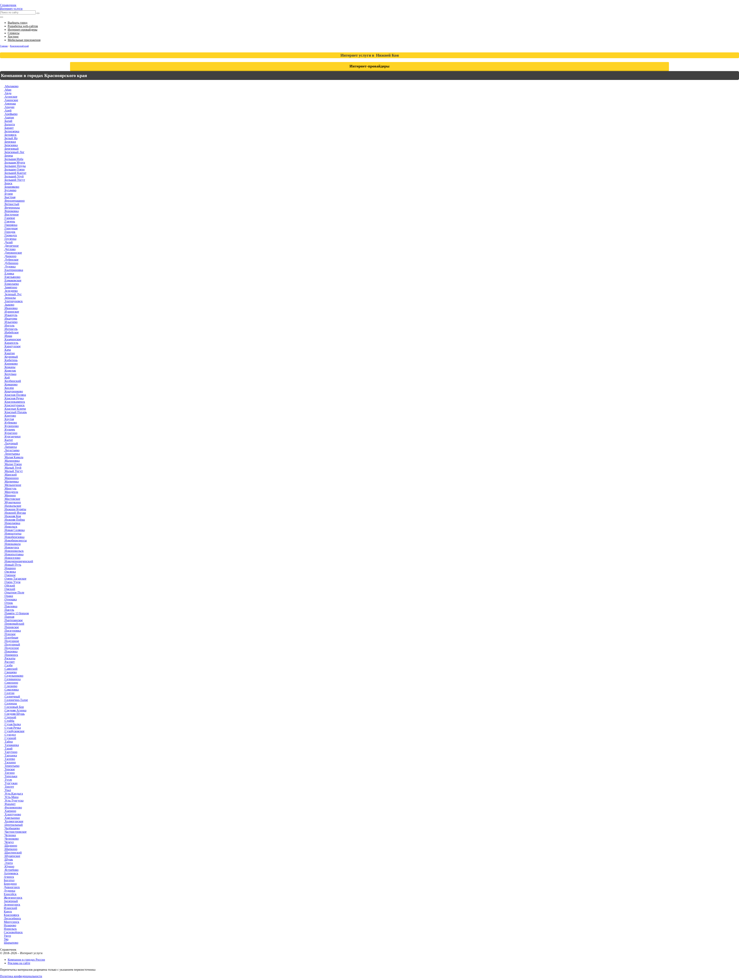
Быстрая (9, 197)
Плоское (10, 634)
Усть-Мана (11, 797)
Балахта (9, 124)
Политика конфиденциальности (21, 976)
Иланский (10, 908)
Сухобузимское (14, 731)
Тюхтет (9, 786)
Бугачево (10, 190)
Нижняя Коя (12, 516)
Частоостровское (15, 831)
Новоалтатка (12, 533)
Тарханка (10, 755)
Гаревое (9, 218)
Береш (8, 155)
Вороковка (11, 211)
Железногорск (13, 897)
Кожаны (9, 367)
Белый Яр (11, 138)
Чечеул (9, 842)
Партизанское (13, 620)
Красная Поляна (15, 394)
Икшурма (10, 318)
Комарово (11, 384)
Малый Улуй (12, 467)
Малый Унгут (13, 471)
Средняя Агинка (15, 710)
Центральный (13, 824)
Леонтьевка (12, 453)
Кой (7, 377)
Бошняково (11, 186)
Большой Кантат (15, 173)
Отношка (10, 599)
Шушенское (12, 856)
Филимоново (13, 807)
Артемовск (11, 873)
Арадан (9, 107)
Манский (10, 474)
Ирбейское (11, 332)
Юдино (9, 866)
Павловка (10, 606)
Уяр (6, 939)
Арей (8, 110)
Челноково (11, 838)
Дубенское (11, 259)
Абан (7, 89)
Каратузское (12, 346)
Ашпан (9, 117)
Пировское (11, 627)
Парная (9, 616)
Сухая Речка (12, 727)
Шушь (8, 859)
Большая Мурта (14, 162)
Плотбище (11, 637)
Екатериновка (13, 270)
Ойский (9, 585)
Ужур (7, 935)
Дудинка (9, 890)
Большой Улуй (14, 176)
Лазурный (11, 443)
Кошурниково (13, 391)
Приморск (11, 654)
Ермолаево (11, 283)
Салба (8, 665)
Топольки (10, 776)
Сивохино (11, 682)
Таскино (10, 762)
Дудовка (10, 266)
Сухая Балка (12, 724)
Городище (11, 228)
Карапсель (11, 342)
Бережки (10, 141)
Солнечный (12, 696)
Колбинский (12, 381)
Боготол (9, 880)
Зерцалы (10, 297)
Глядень (9, 221)
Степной (10, 717)
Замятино (10, 287)
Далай (8, 242)
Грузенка (10, 238)
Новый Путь (12, 564)
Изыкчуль (10, 315)
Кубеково (10, 422)
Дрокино (10, 256)
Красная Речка (14, 398)
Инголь (9, 325)
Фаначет (10, 804)
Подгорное (11, 641)
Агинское (10, 96)
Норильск (10, 928)
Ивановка (11, 308)
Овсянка (10, 571)
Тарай (8, 748)
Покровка (11, 651)
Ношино (10, 568)
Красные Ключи (15, 408)
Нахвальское (12, 505)
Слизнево (10, 686)
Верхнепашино (14, 200)
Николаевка (12, 523)
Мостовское (12, 498)
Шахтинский (13, 852)
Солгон (9, 693)
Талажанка (11, 745)
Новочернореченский (18, 561)
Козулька (10, 374)
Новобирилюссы (15, 540)
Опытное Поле (14, 592)
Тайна (8, 741)
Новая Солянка (14, 530)
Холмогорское (13, 821)
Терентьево (11, 765)
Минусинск (11, 921)
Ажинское (11, 100)
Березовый (11, 148)
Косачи (9, 388)
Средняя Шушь (14, 713)
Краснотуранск (14, 405)
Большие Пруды (15, 166)
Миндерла (11, 492)
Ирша (8, 335)
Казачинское (12, 339)
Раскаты (9, 658)
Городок (9, 231)
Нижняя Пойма (14, 519)
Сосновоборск (13, 932)
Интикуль (11, 329)
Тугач (8, 779)
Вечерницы (12, 207)
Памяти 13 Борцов (16, 613)
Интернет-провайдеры (369, 66)
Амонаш (10, 103)
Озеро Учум (12, 582)
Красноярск (11, 915)
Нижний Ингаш (15, 512)
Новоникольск (14, 550)
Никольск (10, 526)
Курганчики (12, 436)
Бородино (10, 883)
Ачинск (9, 876)
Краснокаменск (14, 401)
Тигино (9, 772)
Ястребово (11, 869)
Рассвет (9, 661)
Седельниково (13, 675)
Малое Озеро (13, 464)
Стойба (9, 720)
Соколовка (11, 689)
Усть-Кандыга (13, 793)
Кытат (8, 440)
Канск (8, 911)
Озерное (10, 575)
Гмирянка (10, 225)
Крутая (9, 419)
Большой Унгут (14, 179)
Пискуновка (12, 630)
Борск (8, 183)
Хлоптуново (12, 814)
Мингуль (10, 488)
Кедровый (11, 356)
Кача (7, 349)
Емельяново (12, 277)
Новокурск (11, 547)
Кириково (11, 363)
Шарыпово (11, 942)
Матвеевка (11, 481)
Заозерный (11, 901)
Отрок (8, 602)
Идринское (11, 311)
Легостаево (11, 450)
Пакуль (9, 609)
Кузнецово (11, 426)
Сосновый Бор (14, 707)
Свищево (10, 672)
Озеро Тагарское (15, 578)
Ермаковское (12, 280)
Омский (9, 589)
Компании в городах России (26, 959)
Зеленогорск (12, 904)
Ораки (8, 596)
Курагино (10, 433)
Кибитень (11, 360)
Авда (7, 93)
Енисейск (10, 894)
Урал (7, 790)
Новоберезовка (14, 537)
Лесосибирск (12, 918)
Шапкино (10, 849)
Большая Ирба (13, 159)
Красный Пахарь (15, 412)
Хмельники (12, 817)
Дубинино (11, 263)
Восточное (11, 214)
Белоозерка (11, 131)
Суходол (10, 734)
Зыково (9, 304)
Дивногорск (12, 887)
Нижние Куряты (15, 509)
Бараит (9, 127)
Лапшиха (10, 446)
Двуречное (11, 245)
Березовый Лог (14, 152)
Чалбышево (12, 828)
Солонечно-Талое (16, 700)
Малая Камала (13, 457)
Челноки (10, 835)
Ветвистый (11, 204)
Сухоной (10, 738)
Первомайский (14, 623)
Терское (9, 769)
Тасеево (9, 759)
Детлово (10, 249)
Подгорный (12, 644)
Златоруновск (13, 301)
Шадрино (10, 845)
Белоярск (10, 134)
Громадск (10, 235)
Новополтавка (13, 554)
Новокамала (12, 544)
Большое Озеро (14, 169)
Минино (10, 495)
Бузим (8, 193)
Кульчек (9, 429)
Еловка (9, 273)
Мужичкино (12, 502)
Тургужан (11, 783)
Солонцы (10, 703)
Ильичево (11, 322)
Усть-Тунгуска (13, 800)
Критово (10, 415)
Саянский (11, 668)
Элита (8, 863)
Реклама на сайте (19, 963)
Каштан (9, 353)
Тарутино (10, 752)
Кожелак (10, 370)
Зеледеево (11, 290)
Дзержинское (13, 252)
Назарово (10, 925)
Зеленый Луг (13, 294)
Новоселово (12, 557)
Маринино (11, 478)
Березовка (11, 145)
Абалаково (11, 86)
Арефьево (11, 114)
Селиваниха (12, 679)
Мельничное (12, 485)
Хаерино (10, 811)
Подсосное (11, 648)
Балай (8, 121)
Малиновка (12, 460)
